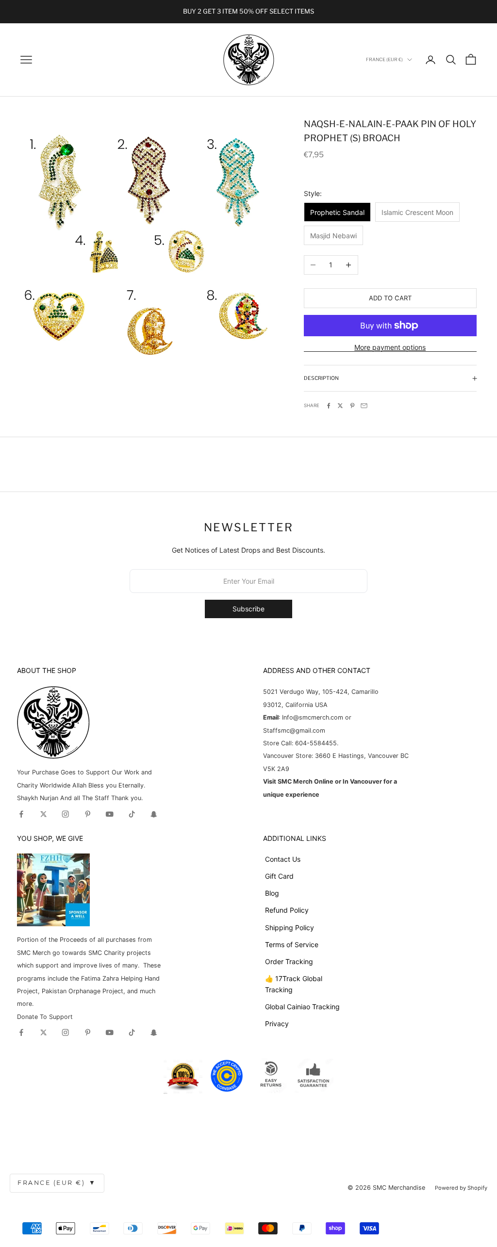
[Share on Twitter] (340, 405)
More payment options (390, 347)
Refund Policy (287, 910)
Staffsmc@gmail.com (294, 730)
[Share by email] (364, 405)
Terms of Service (291, 944)
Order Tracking (289, 961)
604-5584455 (315, 743)
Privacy (277, 1023)
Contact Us (282, 859)
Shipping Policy (289, 927)
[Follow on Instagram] (65, 814)
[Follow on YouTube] (109, 814)
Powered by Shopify (461, 1187)
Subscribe (248, 609)
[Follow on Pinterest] (87, 814)
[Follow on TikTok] (132, 814)
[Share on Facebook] (328, 405)
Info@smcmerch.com (312, 717)
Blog (272, 893)
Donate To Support (45, 1016)
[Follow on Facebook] (21, 814)
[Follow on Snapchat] (153, 814)
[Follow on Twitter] (43, 814)
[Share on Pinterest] (352, 405)
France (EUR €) (57, 1182)
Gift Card (279, 876)
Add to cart (390, 298)
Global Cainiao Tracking (302, 1006)
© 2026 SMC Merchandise (386, 1187)
